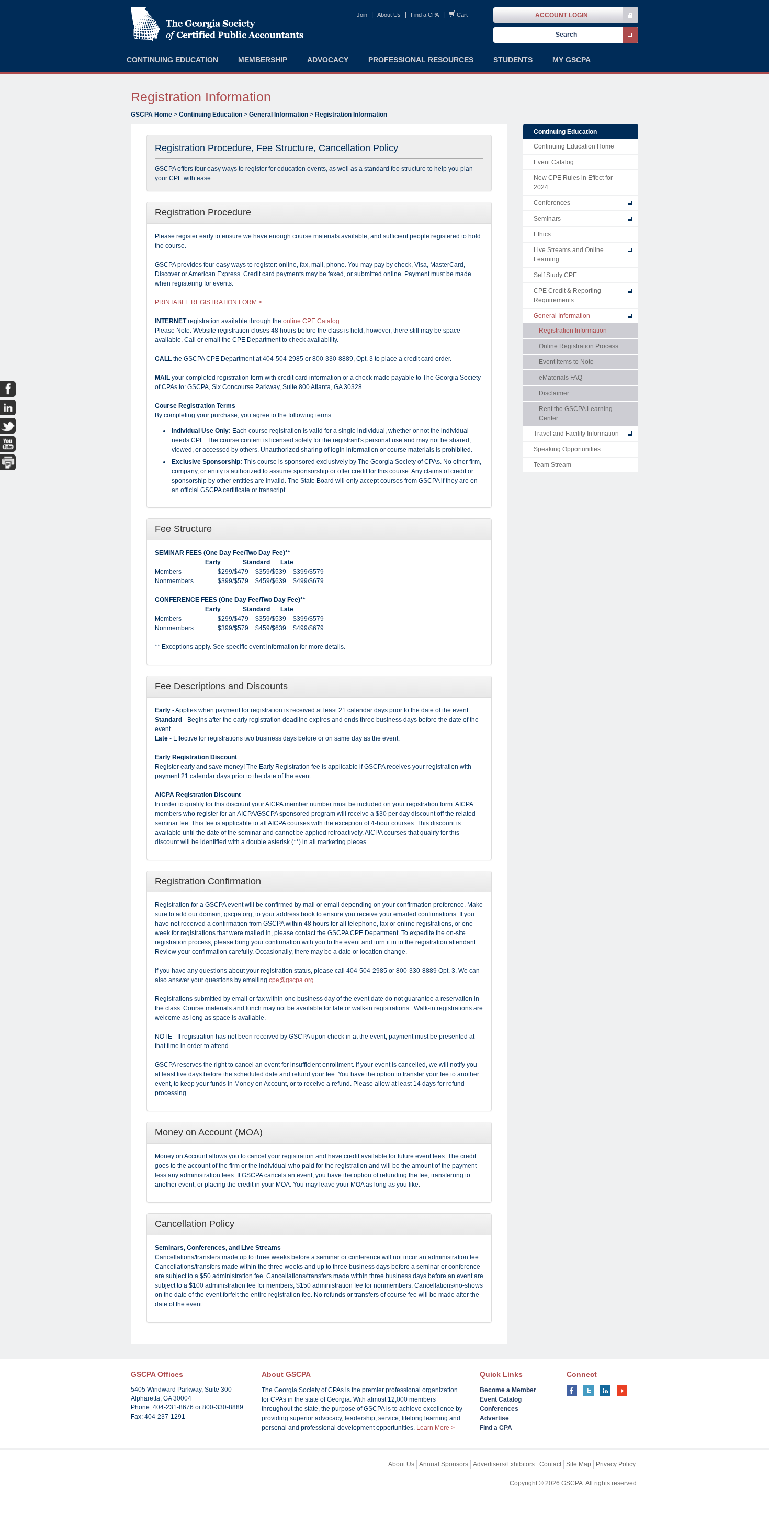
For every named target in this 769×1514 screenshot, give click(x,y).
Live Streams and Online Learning (569, 254)
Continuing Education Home (574, 146)
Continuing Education (210, 114)
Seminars (547, 218)
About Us (389, 15)
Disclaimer (554, 393)
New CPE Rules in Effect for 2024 (573, 182)
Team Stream (552, 465)
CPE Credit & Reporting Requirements (567, 295)
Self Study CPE (555, 275)
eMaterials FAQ (560, 377)
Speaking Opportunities (567, 449)
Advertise (494, 1418)
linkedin (605, 1390)
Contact (550, 1464)
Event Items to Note (566, 362)
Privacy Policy (616, 1464)
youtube (622, 1390)
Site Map (578, 1464)
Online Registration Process (578, 346)
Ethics (542, 234)
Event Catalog (554, 162)
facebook (572, 1390)
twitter (588, 1390)
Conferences (552, 203)
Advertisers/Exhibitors (504, 1464)
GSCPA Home (151, 114)
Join (362, 15)
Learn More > (435, 1427)
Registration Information (351, 114)
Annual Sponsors (443, 1464)
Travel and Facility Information (576, 433)
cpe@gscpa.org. (292, 980)
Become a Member (508, 1390)
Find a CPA (425, 15)
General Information (278, 114)
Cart (462, 15)
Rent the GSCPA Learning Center (576, 413)
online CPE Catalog (311, 321)
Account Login (561, 15)
